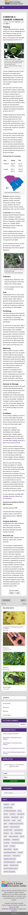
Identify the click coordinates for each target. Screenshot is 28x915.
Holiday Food (8, 830)
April (12, 804)
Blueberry (5, 667)
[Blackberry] (14, 639)
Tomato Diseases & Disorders (11, 733)
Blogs (6, 814)
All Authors (6, 707)
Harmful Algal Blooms (16, 823)
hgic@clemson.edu (8, 516)
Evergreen (14, 817)
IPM (12, 833)
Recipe (16, 849)
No (18, 593)
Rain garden (7, 849)
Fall (21, 817)
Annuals (6, 804)
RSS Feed (5, 711)
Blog (19, 810)
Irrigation (18, 833)
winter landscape (9, 871)
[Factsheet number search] (10, 724)
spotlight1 (7, 855)
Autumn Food (8, 807)
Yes (11, 593)
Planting (6, 843)
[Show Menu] (3, 7)
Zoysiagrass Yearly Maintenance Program (14, 748)
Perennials (15, 839)
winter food (14, 865)
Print (8, 23)
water (19, 862)
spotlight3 (16, 855)
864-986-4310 (5, 909)
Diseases (6, 817)
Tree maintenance (9, 862)
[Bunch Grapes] (14, 678)
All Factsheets (7, 703)
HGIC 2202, (13, 496)
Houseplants (18, 830)
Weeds (6, 865)
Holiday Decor (14, 827)
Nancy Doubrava (8, 527)
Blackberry (6, 648)
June (5, 836)
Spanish (20, 852)
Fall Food (7, 820)
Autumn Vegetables (10, 810)
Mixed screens (13, 836)
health (6, 827)
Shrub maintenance (10, 852)
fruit (19, 820)
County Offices (7, 715)
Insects (6, 833)
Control (12, 814)
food (13, 820)
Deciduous (21, 814)
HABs (5, 823)
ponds (6, 846)
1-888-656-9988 (12, 909)
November (7, 839)
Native (22, 836)
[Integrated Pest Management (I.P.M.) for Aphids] (14, 618)
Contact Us (14, 910)
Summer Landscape (9, 859)
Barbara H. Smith (8, 537)
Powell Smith (7, 523)
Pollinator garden (17, 843)
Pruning (12, 846)
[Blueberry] (14, 658)
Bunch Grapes (7, 687)
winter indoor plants (10, 868)
